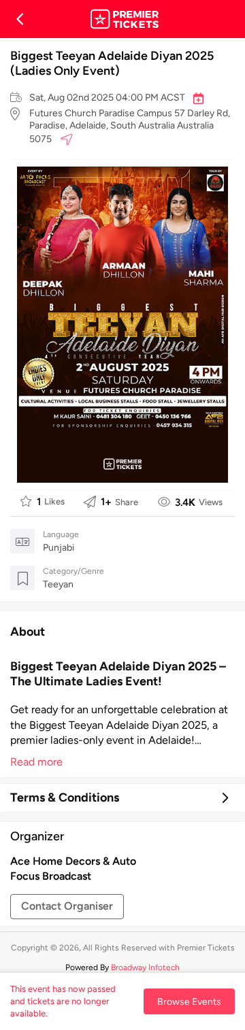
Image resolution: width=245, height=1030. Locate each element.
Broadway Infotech (145, 967)
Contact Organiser (67, 905)
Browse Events (189, 1001)
